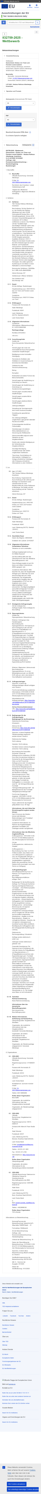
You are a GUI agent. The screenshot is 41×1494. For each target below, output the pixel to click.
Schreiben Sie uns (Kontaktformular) (13, 1400)
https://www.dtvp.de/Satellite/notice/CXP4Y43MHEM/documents (23, 702)
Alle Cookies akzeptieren (16, 1484)
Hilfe (3, 1303)
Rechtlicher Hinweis (8, 1325)
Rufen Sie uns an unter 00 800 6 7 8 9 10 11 (15, 1393)
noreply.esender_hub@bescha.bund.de (23, 1203)
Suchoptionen (34, 27)
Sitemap (4, 1345)
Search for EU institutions (10, 1413)
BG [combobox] (8, 119)
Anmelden (30, 7)
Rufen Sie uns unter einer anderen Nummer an (16, 1396)
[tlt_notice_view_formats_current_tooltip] (33, 145)
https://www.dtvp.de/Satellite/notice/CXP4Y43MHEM (23, 710)
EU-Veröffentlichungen (9, 1368)
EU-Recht (5, 1354)
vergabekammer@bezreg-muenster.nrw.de (22, 1145)
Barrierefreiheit (6, 1332)
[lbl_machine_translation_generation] (30, 132)
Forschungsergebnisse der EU (11, 1361)
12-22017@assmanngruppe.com (22, 78)
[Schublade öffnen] (4, 34)
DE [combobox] (8, 103)
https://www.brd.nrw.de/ (23, 1155)
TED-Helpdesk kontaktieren (10, 1306)
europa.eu (12, 1384)
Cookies (4, 1328)
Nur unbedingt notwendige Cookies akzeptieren (23, 1489)
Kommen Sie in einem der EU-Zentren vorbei (15, 1403)
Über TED (5, 1341)
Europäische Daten (8, 1358)
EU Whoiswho (6, 1365)
